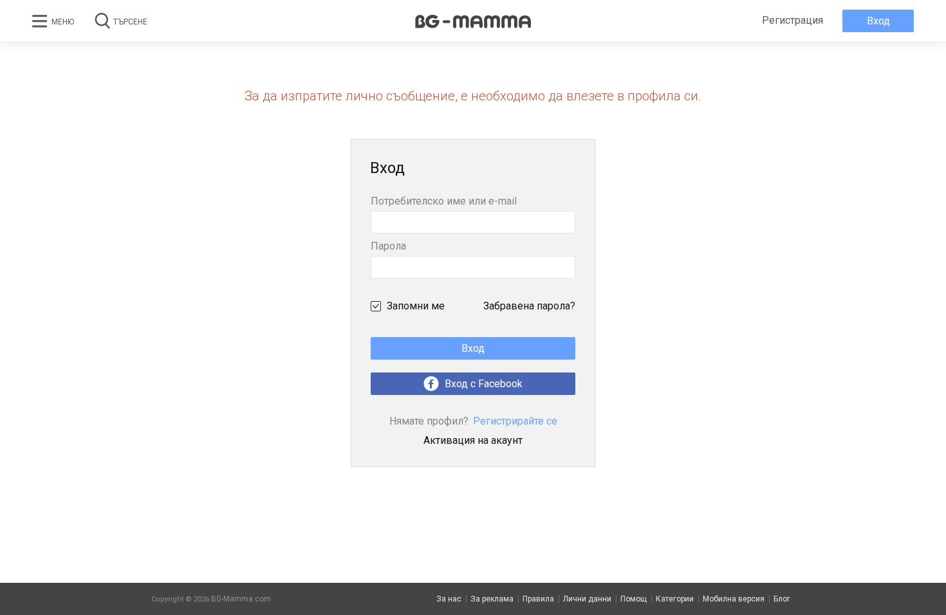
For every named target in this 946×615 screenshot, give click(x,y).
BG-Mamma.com (241, 598)
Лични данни (587, 598)
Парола (388, 246)
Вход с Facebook (482, 384)
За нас (448, 598)
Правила (538, 598)
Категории (675, 598)
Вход (878, 21)
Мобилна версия (734, 598)
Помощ (633, 598)
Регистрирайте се (473, 421)
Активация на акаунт (473, 440)
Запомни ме (416, 306)
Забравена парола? (529, 306)
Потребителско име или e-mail (444, 201)
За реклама (492, 598)
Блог (782, 598)
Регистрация (792, 20)
